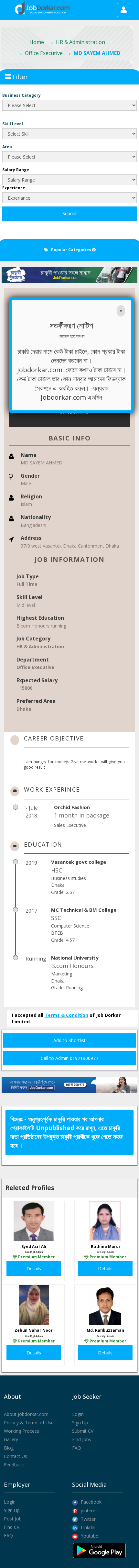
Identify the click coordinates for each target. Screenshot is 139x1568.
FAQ (76, 1448)
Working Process (21, 1431)
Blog (9, 1448)
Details (34, 1268)
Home (36, 42)
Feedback (14, 1465)
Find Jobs (81, 1439)
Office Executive (44, 53)
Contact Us (15, 1456)
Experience (13, 188)
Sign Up (80, 1422)
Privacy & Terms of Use (29, 1422)
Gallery (11, 1439)
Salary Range (15, 169)
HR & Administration (80, 42)
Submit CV (82, 1431)
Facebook (91, 1502)
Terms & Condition (66, 1015)
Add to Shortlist (69, 1040)
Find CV (11, 1527)
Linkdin (87, 1527)
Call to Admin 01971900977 (69, 1058)
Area (7, 147)
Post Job (13, 1519)
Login (78, 1414)
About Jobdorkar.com (26, 1414)
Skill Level (12, 124)
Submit (69, 213)
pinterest (89, 1510)
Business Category (21, 95)
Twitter (88, 1519)
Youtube (89, 1536)
